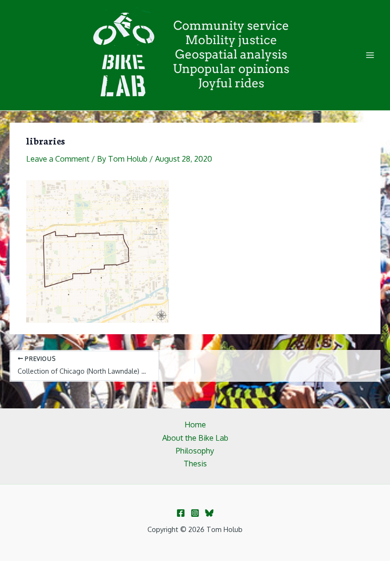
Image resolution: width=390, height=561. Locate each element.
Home (195, 424)
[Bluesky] (209, 513)
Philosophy (195, 450)
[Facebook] (180, 513)
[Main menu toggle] (369, 55)
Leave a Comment (57, 159)
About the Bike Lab (195, 438)
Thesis (195, 463)
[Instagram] (195, 513)
